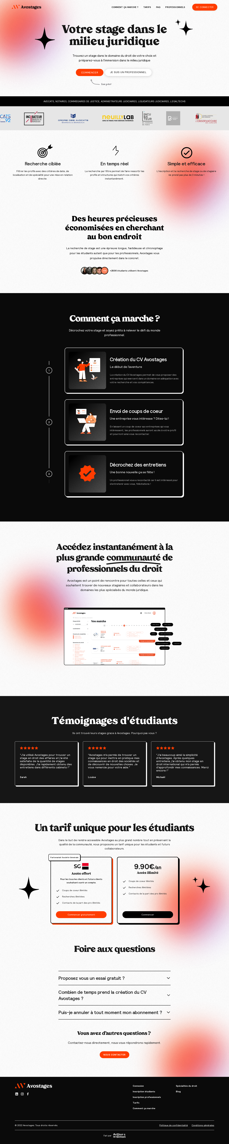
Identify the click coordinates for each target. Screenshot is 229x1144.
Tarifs (136, 1102)
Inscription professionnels (147, 1097)
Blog (178, 1091)
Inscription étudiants (144, 1091)
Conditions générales (203, 1125)
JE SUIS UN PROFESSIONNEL (128, 72)
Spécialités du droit (186, 1086)
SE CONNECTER (205, 7)
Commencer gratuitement (81, 914)
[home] (26, 7)
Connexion (138, 1086)
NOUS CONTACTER (114, 1054)
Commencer (89, 72)
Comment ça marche (144, 1108)
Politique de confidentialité (173, 1125)
